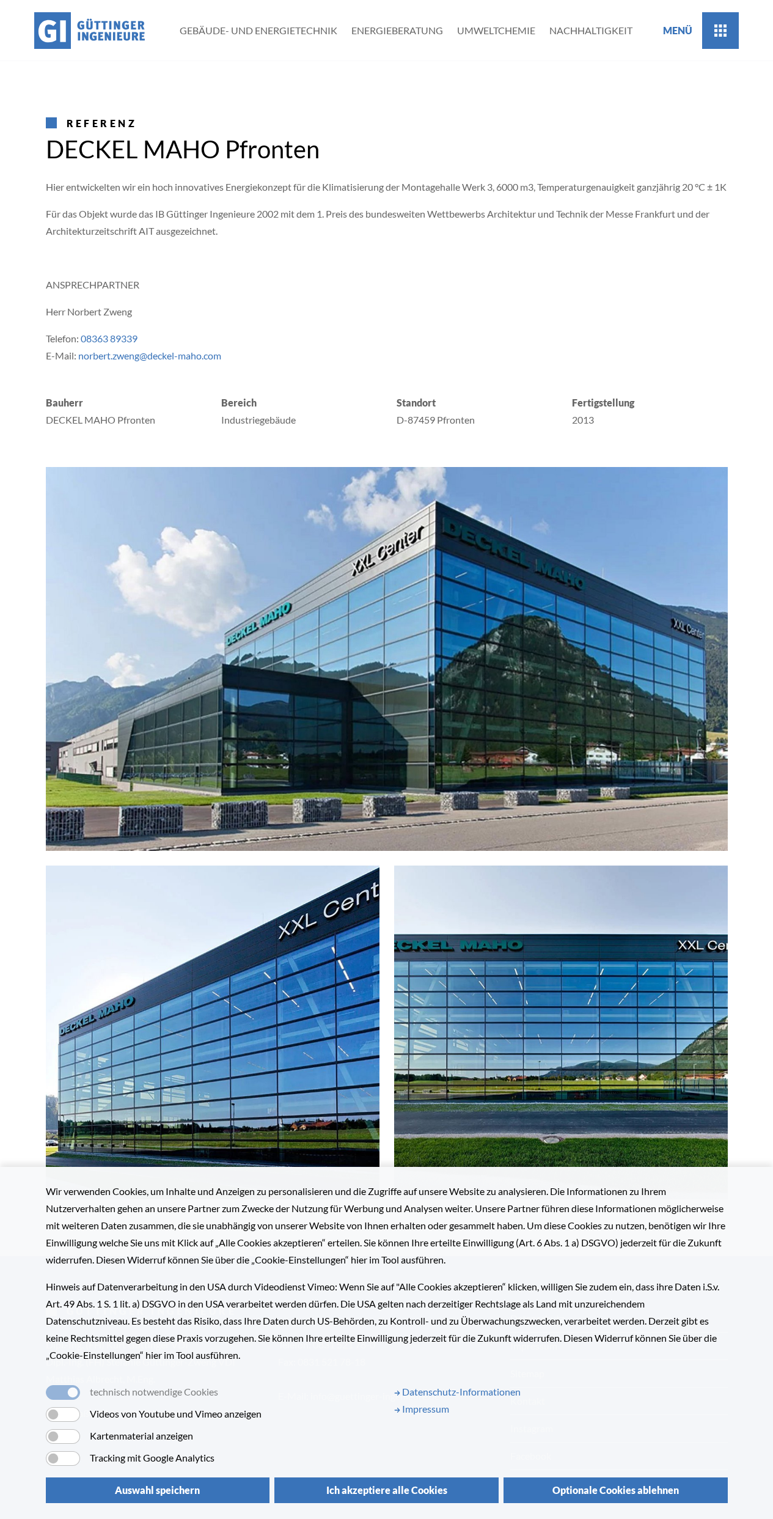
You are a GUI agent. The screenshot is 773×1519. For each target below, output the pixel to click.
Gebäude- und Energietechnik (258, 30)
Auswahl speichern (157, 1490)
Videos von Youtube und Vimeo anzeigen (176, 1414)
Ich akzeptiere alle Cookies (386, 1490)
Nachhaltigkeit (590, 30)
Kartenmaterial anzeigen (141, 1436)
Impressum (424, 1408)
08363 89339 (109, 338)
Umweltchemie (496, 30)
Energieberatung (397, 30)
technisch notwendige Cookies (154, 1392)
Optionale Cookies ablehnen (615, 1490)
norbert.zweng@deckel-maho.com (150, 355)
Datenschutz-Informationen (460, 1391)
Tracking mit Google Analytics (152, 1458)
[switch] (63, 1414)
